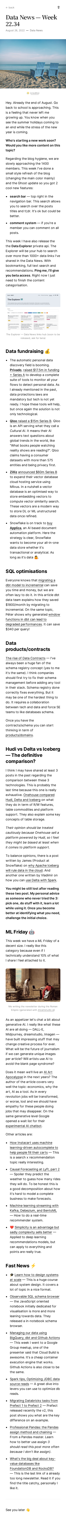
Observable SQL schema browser (34, 1296)
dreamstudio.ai (46, 1010)
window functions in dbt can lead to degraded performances (33, 619)
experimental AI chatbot (24, 1126)
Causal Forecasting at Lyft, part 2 (35, 1169)
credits (35, 93)
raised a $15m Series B (30, 421)
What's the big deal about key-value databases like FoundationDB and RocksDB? (32, 1463)
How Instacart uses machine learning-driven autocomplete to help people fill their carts (34, 1147)
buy (49, 523)
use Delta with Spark (41, 880)
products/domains (19, 735)
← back (10, 7)
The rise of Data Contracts (25, 658)
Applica (15, 528)
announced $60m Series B (37, 472)
